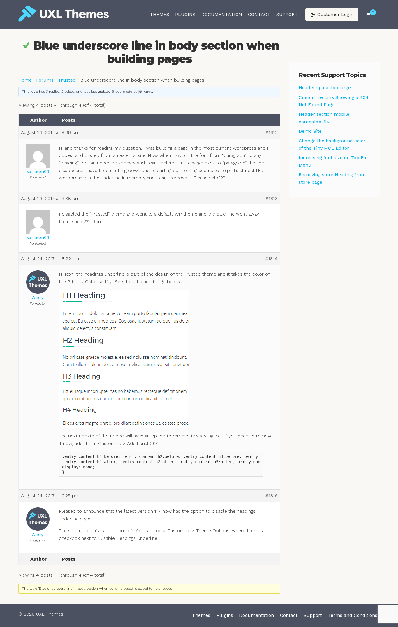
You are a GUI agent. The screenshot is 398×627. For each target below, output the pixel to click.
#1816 (271, 495)
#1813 (271, 198)
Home (25, 80)
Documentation (221, 14)
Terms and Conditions (352, 615)
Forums (45, 80)
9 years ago (122, 92)
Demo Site (310, 131)
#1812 (271, 132)
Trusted (67, 80)
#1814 (271, 258)
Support (287, 14)
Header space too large (325, 87)
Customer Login (334, 14)
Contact (259, 14)
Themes (159, 14)
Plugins (185, 14)
